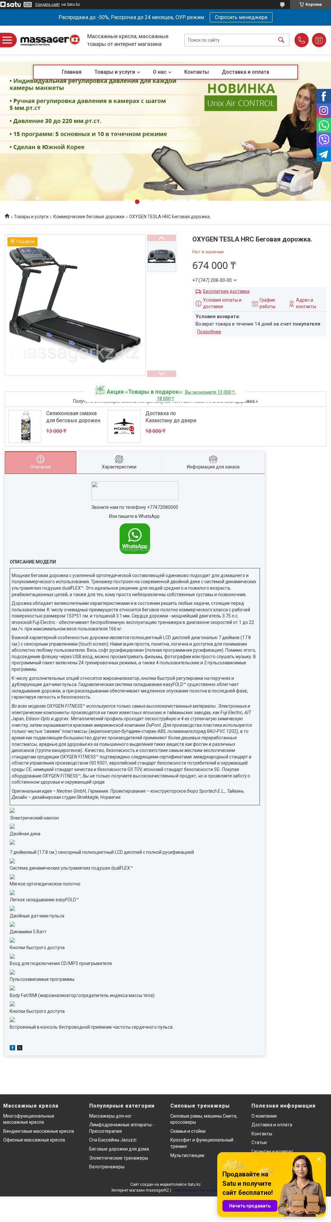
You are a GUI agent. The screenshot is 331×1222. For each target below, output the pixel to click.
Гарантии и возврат (272, 1151)
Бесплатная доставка (226, 291)
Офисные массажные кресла (34, 1139)
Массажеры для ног (110, 1116)
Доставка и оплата (245, 72)
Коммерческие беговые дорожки (88, 216)
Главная (71, 72)
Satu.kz (194, 1184)
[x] (19, 1048)
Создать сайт (47, 4)
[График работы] (319, 40)
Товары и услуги (114, 72)
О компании (264, 1116)
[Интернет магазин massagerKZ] (50, 40)
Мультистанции (187, 1155)
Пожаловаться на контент (196, 1190)
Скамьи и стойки (188, 1131)
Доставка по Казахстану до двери (170, 416)
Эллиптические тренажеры (118, 1158)
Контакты (196, 72)
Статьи (259, 1142)
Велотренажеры (106, 1166)
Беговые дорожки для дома (119, 1149)
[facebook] (12, 1048)
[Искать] (281, 40)
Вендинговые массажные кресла (38, 1131)
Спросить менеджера (241, 17)
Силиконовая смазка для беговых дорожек (73, 416)
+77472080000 (162, 507)
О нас (159, 72)
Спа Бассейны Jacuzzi (112, 1139)
